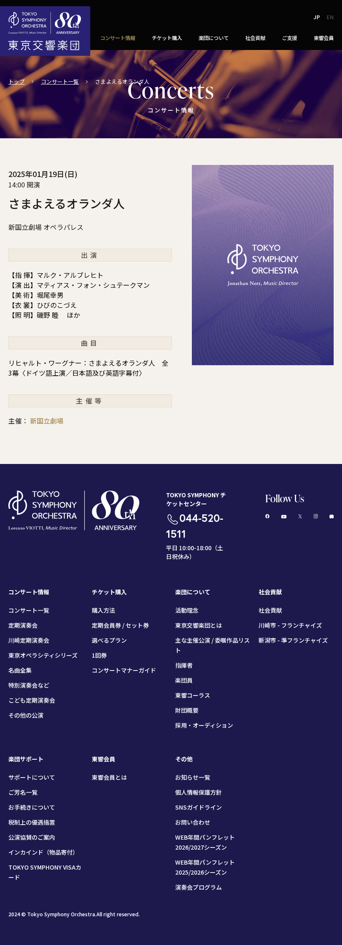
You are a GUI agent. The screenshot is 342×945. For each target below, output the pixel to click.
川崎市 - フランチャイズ (290, 625)
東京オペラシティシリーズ (43, 655)
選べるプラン (109, 640)
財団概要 (187, 710)
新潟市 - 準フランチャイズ (293, 640)
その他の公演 (25, 715)
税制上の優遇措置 (31, 822)
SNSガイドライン (198, 807)
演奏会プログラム (198, 887)
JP (317, 17)
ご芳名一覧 (23, 792)
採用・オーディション (204, 725)
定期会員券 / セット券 (120, 625)
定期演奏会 (23, 625)
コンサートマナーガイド (124, 670)
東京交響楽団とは (198, 625)
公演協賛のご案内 (31, 837)
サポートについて (31, 777)
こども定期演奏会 (31, 700)
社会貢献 (270, 610)
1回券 (99, 655)
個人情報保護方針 (198, 792)
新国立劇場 (46, 421)
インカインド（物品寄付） (43, 852)
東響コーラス (192, 695)
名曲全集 (20, 670)
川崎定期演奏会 (28, 640)
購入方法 (103, 610)
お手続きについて (31, 807)
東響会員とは (109, 777)
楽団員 (184, 680)
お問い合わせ (192, 822)
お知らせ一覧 (192, 777)
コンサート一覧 (60, 81)
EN (330, 17)
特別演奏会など (28, 685)
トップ (16, 81)
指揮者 (184, 665)
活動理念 (187, 610)
